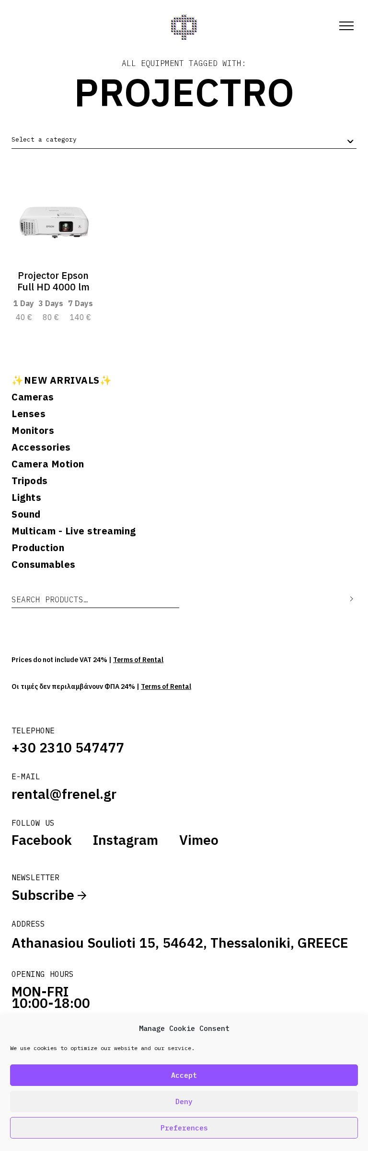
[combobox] (184, 140)
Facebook (42, 840)
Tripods (30, 481)
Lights (26, 497)
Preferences (184, 1127)
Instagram (125, 840)
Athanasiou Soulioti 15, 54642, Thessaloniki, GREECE (180, 943)
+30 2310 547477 (68, 747)
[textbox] (44, 139)
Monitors (33, 430)
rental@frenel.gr (64, 794)
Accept (184, 1075)
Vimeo (198, 840)
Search (344, 599)
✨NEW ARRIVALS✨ (62, 380)
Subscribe (45, 895)
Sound (26, 514)
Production (38, 547)
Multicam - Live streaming (74, 531)
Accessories (41, 447)
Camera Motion (48, 464)
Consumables (44, 564)
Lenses (29, 414)
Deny (184, 1101)
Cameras (33, 397)
